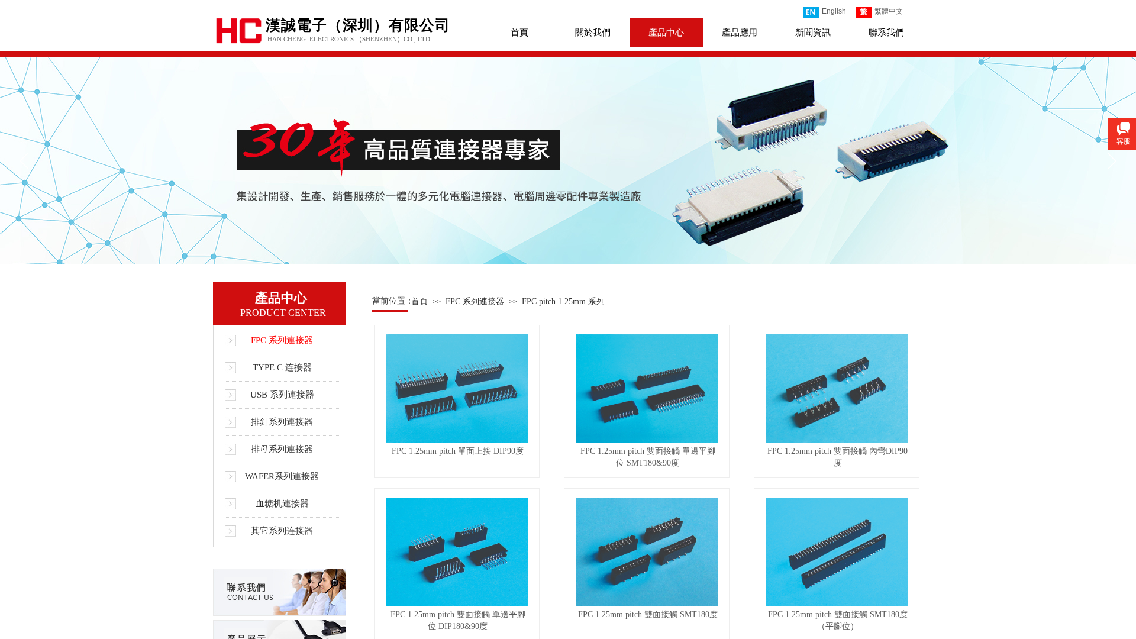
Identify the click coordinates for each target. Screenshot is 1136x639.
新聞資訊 (813, 32)
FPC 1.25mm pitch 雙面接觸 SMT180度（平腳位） (838, 620)
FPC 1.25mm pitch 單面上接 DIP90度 (458, 451)
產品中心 (666, 32)
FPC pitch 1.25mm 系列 (563, 301)
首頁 (519, 32)
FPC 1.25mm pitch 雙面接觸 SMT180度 (648, 614)
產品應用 (739, 32)
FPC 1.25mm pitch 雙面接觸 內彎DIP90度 (837, 457)
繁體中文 (888, 11)
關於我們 (593, 32)
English (834, 11)
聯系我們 (886, 32)
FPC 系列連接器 (475, 301)
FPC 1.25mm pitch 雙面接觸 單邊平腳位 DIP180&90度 (457, 620)
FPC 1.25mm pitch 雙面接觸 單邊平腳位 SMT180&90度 (647, 457)
